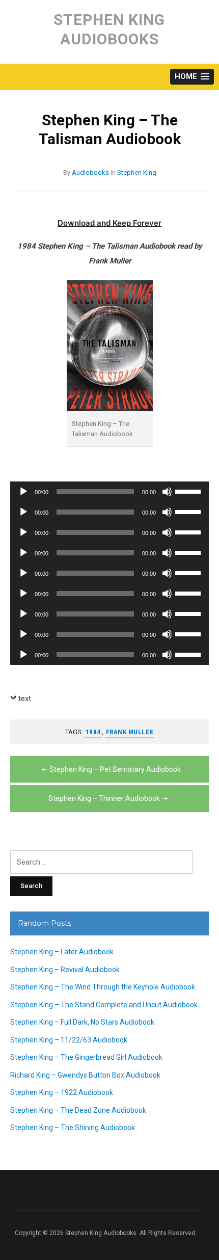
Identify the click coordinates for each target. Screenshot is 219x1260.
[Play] (23, 492)
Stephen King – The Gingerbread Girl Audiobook (86, 1057)
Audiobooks (90, 172)
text (24, 698)
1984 (93, 732)
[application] (109, 491)
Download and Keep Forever (109, 223)
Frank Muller (129, 732)
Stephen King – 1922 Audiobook (61, 1092)
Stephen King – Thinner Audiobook (104, 798)
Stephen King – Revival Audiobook (65, 970)
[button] (192, 77)
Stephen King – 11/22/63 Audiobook (68, 1040)
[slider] (189, 490)
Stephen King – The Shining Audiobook (72, 1127)
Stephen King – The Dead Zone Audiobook (78, 1110)
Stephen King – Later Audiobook (62, 952)
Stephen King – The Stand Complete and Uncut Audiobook (104, 1005)
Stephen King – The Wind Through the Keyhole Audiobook (102, 987)
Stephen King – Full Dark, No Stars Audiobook (82, 1022)
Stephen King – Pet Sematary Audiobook (115, 769)
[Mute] (167, 492)
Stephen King (136, 172)
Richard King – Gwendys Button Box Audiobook (85, 1075)
